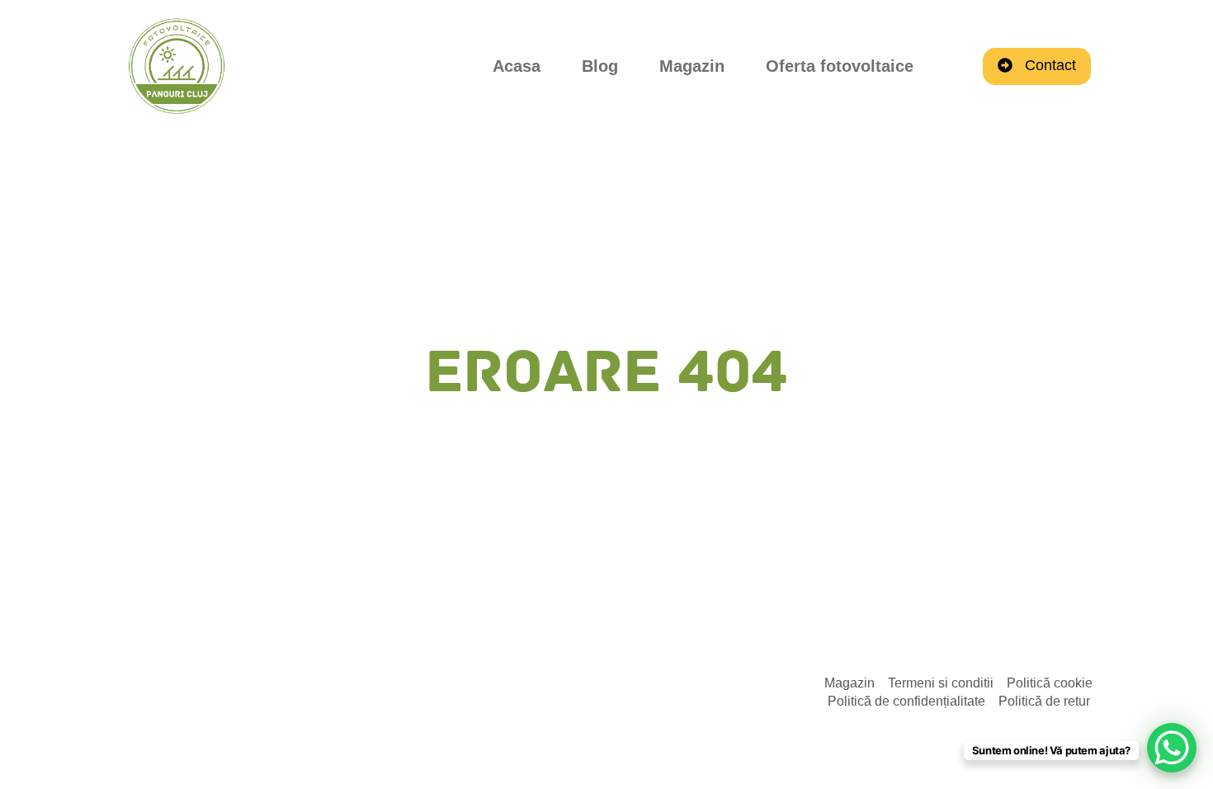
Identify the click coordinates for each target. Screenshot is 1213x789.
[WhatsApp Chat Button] (1171, 747)
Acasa (516, 66)
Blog (600, 66)
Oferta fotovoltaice (839, 66)
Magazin (691, 66)
